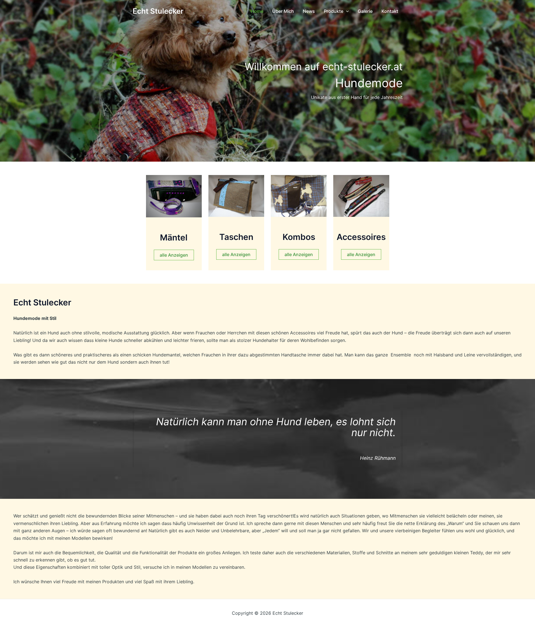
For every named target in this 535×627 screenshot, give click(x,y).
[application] (346, 11)
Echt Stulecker (158, 11)
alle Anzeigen (174, 255)
